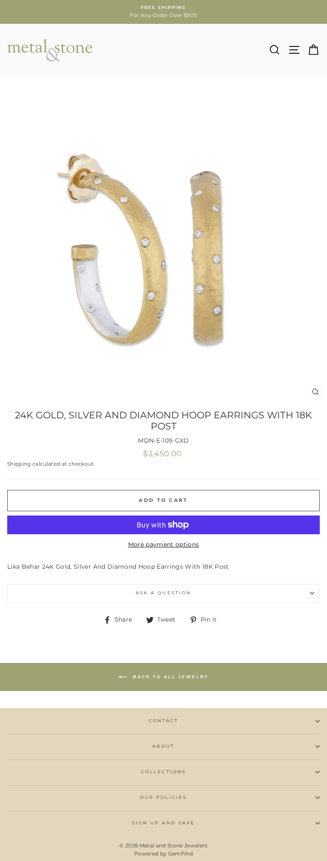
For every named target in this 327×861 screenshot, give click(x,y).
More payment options (163, 544)
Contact (163, 720)
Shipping (19, 464)
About (163, 746)
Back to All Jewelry (169, 677)
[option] (163, 12)
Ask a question (163, 593)
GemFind (180, 853)
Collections (163, 772)
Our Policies (163, 797)
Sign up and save (163, 823)
